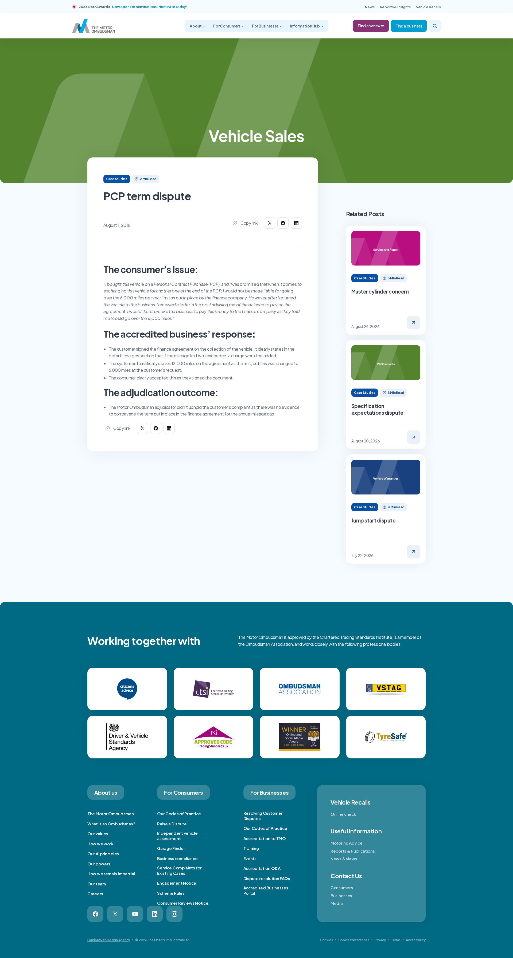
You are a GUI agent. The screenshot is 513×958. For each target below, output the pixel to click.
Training (251, 848)
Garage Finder (171, 848)
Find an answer (371, 25)
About (196, 25)
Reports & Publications (353, 850)
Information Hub (305, 25)
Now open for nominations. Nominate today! (149, 7)
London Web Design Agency (108, 940)
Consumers (342, 887)
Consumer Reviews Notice (182, 902)
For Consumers (227, 25)
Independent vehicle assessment (177, 835)
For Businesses (265, 25)
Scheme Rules (170, 893)
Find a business (408, 25)
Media (337, 903)
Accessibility (416, 940)
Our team (96, 883)
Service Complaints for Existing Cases (179, 870)
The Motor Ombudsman (110, 813)
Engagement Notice (176, 882)
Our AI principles (103, 853)
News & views (344, 858)
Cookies (326, 940)
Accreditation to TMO (264, 838)
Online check (343, 814)
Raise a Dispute (172, 823)
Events (249, 858)
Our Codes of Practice (179, 813)
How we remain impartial (111, 873)
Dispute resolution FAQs (266, 878)
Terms (396, 940)
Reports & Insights (395, 7)
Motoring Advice (347, 842)
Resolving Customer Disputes (263, 815)
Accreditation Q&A (262, 868)
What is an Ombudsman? (111, 823)
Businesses (341, 895)
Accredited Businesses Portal (265, 890)
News (370, 7)
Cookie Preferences (353, 940)
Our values (97, 833)
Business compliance (177, 858)
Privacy (380, 940)
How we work (100, 843)
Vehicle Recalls (428, 7)
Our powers (98, 863)
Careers (95, 893)
